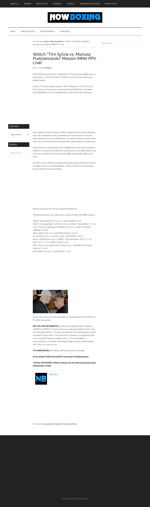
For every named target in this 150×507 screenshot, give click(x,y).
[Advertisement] (64, 113)
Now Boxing (75, 17)
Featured (58, 424)
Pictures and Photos (69, 424)
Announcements (48, 424)
